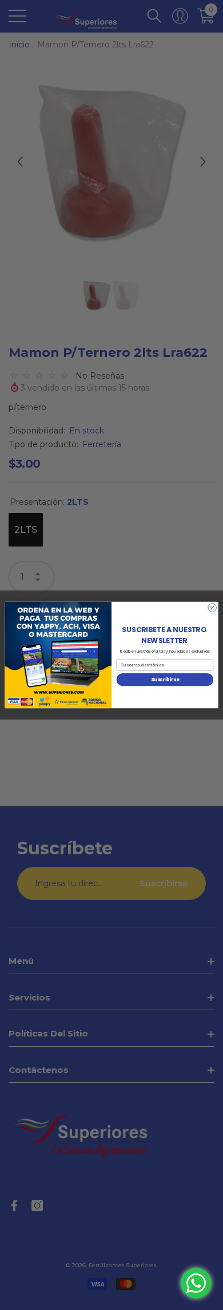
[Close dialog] (212, 608)
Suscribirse (165, 679)
